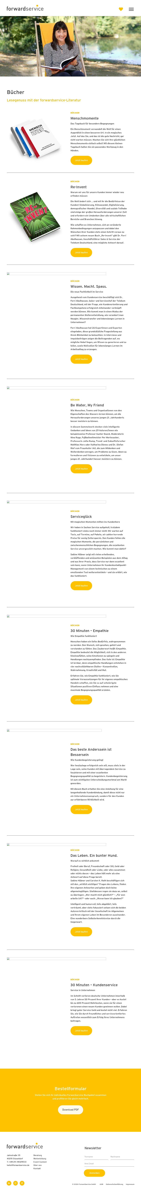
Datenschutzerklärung (114, 1184)
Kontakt (37, 1169)
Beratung (37, 1155)
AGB (101, 1184)
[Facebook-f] (22, 1183)
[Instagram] (15, 1183)
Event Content (40, 1162)
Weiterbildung (39, 1159)
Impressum (130, 1184)
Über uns (37, 1165)
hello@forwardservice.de (18, 1165)
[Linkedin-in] (9, 1183)
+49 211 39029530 (17, 1162)
